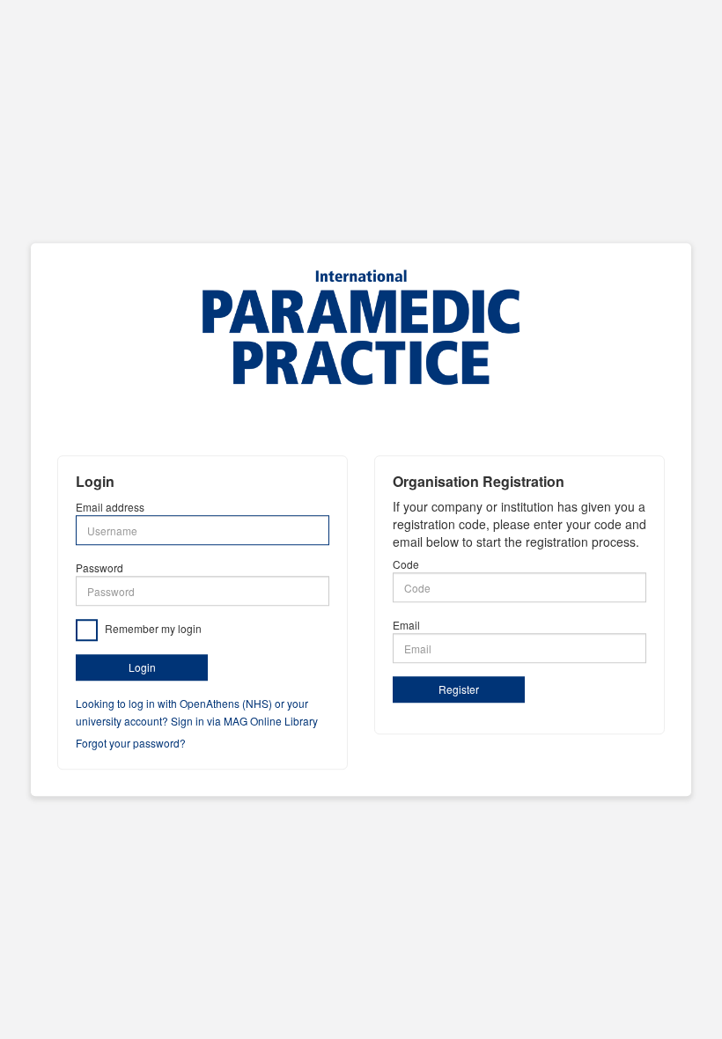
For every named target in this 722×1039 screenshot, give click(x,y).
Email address (110, 507)
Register (458, 689)
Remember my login (152, 628)
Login (142, 667)
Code (406, 564)
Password (99, 568)
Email (406, 625)
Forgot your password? (131, 742)
